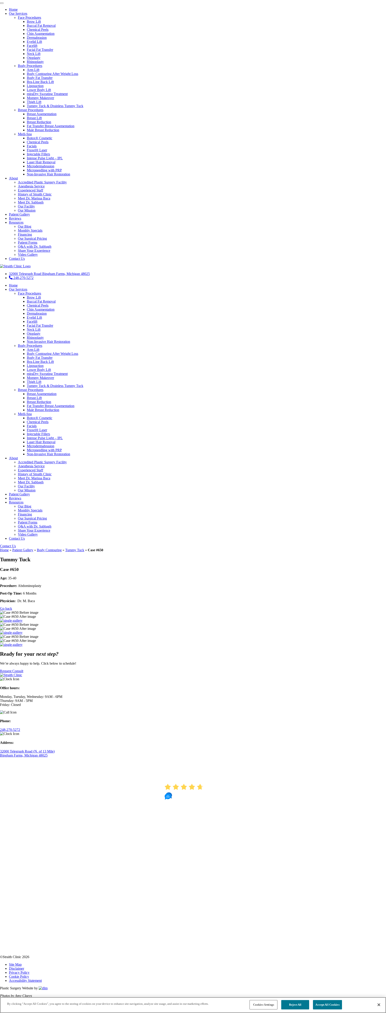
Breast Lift (34, 398)
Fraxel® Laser (37, 430)
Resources (16, 502)
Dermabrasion (37, 313)
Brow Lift (34, 297)
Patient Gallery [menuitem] (19, 214)
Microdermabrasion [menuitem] (40, 166)
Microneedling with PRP (44, 450)
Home (13, 285)
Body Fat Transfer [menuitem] (39, 78)
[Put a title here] (11, 620)
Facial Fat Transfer (40, 325)
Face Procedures (29, 293)
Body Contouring (49, 550)
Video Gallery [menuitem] (28, 254)
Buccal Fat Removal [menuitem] (41, 25)
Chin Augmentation (41, 309)
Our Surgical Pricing (32, 518)
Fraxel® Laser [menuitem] (37, 150)
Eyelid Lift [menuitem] (34, 42)
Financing (25, 514)
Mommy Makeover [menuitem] (40, 98)
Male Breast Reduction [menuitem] (43, 130)
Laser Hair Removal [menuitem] (41, 162)
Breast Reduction (39, 402)
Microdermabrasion (40, 446)
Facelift (32, 321)
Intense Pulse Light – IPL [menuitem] (45, 158)
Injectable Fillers (38, 434)
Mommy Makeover (40, 378)
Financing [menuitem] (25, 234)
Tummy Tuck (74, 550)
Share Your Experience (34, 530)
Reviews (15, 498)
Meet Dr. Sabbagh (31, 482)
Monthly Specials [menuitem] (30, 230)
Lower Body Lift (39, 370)
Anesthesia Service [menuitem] (31, 186)
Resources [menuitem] (16, 222)
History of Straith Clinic (35, 474)
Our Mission (27, 490)
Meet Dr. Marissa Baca (34, 478)
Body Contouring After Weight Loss (52, 354)
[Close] (379, 1005)
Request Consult (11, 671)
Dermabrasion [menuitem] (37, 38)
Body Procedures (30, 345)
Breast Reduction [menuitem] (39, 122)
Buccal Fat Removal (41, 301)
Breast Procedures (30, 390)
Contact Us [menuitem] (17, 258)
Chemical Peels (37, 305)
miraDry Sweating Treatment (47, 374)
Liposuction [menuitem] (35, 86)
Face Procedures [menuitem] (29, 17)
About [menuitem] (13, 178)
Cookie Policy (19, 976)
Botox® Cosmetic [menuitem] (39, 138)
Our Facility (26, 486)
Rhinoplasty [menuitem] (35, 62)
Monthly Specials (30, 510)
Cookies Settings (263, 1004)
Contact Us (17, 538)
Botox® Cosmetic (39, 418)
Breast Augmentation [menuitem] (42, 114)
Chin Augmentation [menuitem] (41, 33)
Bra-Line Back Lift (40, 362)
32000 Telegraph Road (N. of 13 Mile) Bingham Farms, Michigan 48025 (27, 753)
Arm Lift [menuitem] (33, 70)
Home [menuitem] (13, 9)
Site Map (15, 964)
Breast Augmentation (42, 394)
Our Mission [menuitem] (27, 210)
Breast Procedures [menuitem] (30, 110)
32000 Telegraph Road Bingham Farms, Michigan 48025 (49, 274)
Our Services (18, 289)
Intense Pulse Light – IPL (45, 438)
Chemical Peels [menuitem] (37, 29)
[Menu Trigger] (2, 3)
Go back (6, 608)
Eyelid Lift (34, 317)
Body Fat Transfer (39, 358)
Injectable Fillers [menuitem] (38, 154)
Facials (32, 426)
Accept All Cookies (327, 1004)
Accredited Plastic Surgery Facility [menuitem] (42, 182)
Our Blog (24, 506)
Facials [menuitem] (32, 146)
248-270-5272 (23, 278)
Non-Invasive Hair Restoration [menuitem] (48, 174)
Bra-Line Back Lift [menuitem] (40, 82)
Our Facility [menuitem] (26, 206)
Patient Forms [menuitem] (27, 242)
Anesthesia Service (31, 466)
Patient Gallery (19, 494)
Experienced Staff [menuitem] (30, 190)
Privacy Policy (19, 972)
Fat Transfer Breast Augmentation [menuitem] (50, 126)
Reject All (295, 1004)
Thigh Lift (34, 382)
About (13, 458)
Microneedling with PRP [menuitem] (44, 170)
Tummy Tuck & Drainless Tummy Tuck (55, 386)
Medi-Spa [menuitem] (25, 134)
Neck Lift (33, 329)
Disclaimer (16, 968)
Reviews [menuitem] (15, 218)
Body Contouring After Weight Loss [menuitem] (52, 74)
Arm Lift (33, 350)
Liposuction (35, 366)
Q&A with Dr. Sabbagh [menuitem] (34, 246)
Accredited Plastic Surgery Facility (42, 462)
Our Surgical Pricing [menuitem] (32, 238)
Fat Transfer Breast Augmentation (50, 406)
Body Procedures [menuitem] (30, 66)
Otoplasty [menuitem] (33, 58)
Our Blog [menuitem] (24, 226)
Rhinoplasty (35, 337)
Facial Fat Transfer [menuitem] (40, 50)
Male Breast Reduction (43, 410)
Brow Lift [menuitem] (34, 21)
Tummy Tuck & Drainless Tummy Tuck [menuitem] (55, 106)
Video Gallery (28, 534)
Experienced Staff (30, 470)
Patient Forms (27, 522)
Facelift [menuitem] (32, 46)
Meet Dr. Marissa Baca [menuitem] (34, 198)
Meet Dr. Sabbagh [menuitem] (31, 202)
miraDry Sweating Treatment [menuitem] (47, 94)
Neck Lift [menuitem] (33, 54)
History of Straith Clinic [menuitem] (35, 194)
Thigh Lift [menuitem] (34, 102)
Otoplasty (33, 333)
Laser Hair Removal (41, 442)
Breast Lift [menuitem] (34, 118)
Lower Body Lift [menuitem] (39, 90)
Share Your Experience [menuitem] (34, 250)
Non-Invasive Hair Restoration (48, 341)
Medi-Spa (25, 414)
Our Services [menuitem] (18, 13)
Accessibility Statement (25, 980)
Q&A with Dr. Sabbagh (34, 526)
